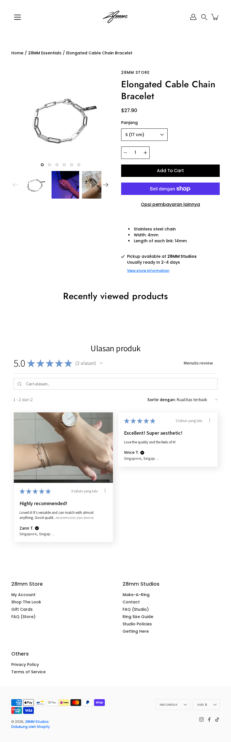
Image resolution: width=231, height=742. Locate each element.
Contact (131, 602)
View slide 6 (78, 164)
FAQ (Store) (23, 616)
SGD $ (202, 704)
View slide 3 (56, 164)
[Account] (193, 16)
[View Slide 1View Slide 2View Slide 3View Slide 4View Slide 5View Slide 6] (60, 119)
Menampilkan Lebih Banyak (75, 517)
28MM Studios (37, 721)
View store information (148, 270)
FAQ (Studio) (136, 609)
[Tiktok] (217, 719)
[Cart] (215, 16)
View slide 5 (71, 164)
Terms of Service (28, 672)
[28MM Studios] (115, 17)
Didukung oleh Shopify (30, 726)
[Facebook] (209, 719)
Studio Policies (137, 624)
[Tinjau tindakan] (105, 491)
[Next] (105, 185)
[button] (204, 17)
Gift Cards (22, 609)
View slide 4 (64, 164)
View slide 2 (49, 164)
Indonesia (168, 704)
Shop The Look (26, 602)
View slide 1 (42, 164)
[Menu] (17, 17)
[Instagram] (201, 719)
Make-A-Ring (136, 594)
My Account (23, 594)
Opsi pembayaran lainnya (170, 204)
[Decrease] (125, 152)
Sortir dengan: (161, 400)
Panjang (129, 122)
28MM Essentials (44, 53)
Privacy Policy (25, 664)
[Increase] (145, 152)
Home (17, 53)
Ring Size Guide (138, 616)
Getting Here (136, 631)
